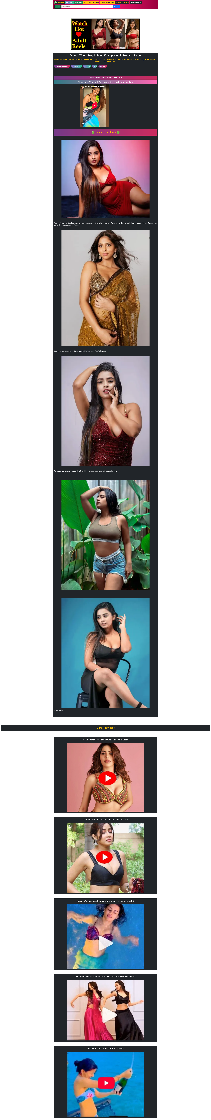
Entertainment (76, 66)
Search (116, 7)
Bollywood (87, 66)
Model (95, 66)
